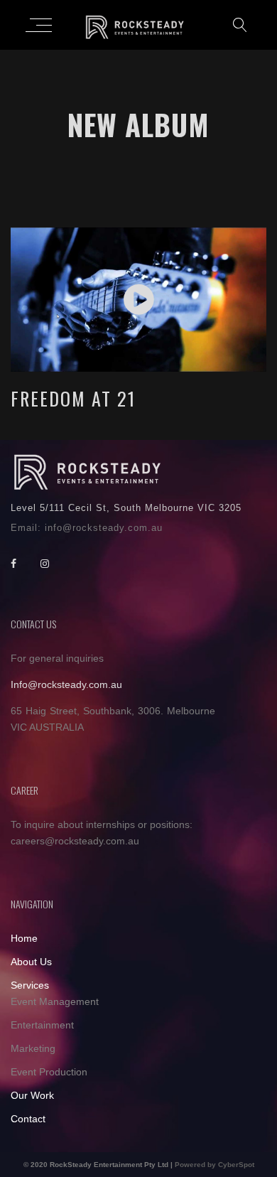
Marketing (33, 1048)
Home (24, 938)
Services (30, 985)
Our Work (32, 1095)
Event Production (49, 1071)
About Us (31, 961)
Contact (28, 1118)
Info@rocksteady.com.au (66, 684)
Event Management (55, 1001)
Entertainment (42, 1025)
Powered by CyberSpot (214, 1164)
